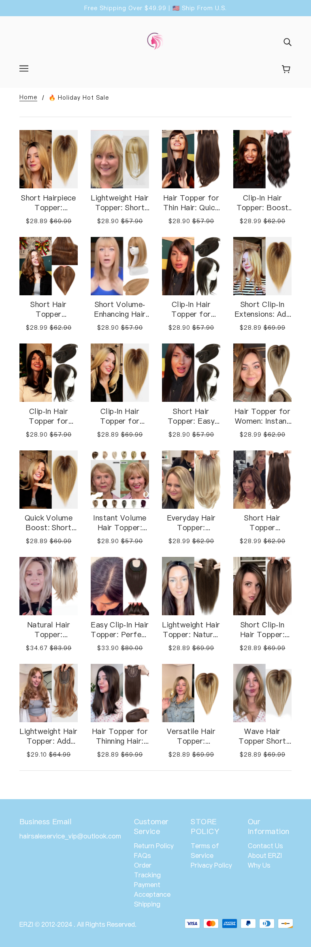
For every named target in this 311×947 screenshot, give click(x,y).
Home (28, 97)
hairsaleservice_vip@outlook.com (70, 836)
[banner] (155, 41)
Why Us (259, 865)
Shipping (147, 904)
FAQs (142, 855)
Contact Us (265, 845)
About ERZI (265, 855)
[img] (287, 42)
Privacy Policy (211, 865)
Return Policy (154, 845)
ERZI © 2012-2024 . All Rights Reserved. (77, 924)
